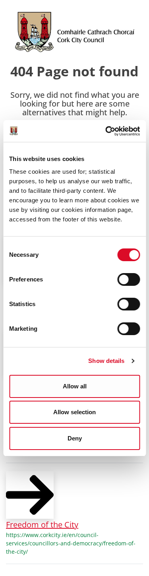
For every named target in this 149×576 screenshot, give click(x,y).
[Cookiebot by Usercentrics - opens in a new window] (106, 131)
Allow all (75, 386)
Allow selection (74, 412)
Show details (106, 360)
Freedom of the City (42, 524)
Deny (75, 438)
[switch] (128, 279)
